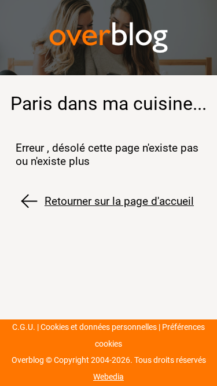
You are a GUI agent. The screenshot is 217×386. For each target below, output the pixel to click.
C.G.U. (23, 327)
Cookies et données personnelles (99, 327)
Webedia (108, 377)
